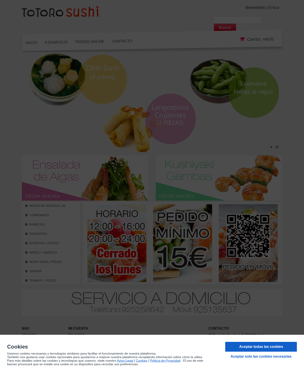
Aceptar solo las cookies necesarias (261, 356)
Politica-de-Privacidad (165, 360)
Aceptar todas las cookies (261, 347)
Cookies (141, 360)
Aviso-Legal (125, 360)
